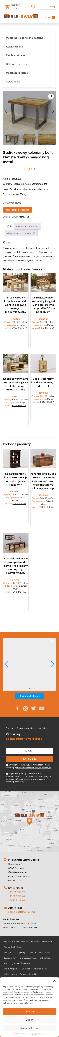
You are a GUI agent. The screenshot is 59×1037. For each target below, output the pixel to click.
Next (53, 111)
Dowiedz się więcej (43, 413)
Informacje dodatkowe (27, 226)
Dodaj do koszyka (16, 339)
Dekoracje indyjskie (17, 64)
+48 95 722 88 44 (17, 900)
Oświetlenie (13, 81)
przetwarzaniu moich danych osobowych (33, 767)
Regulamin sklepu (11, 941)
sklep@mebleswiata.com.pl (22, 911)
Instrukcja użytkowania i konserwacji (36, 941)
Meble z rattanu (15, 55)
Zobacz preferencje (29, 1028)
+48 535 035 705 (16, 892)
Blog (5, 963)
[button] (54, 980)
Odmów (29, 1019)
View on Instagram (31, 696)
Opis (9, 226)
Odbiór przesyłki (42, 952)
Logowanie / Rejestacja (20, 963)
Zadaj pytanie (14, 232)
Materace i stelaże (17, 72)
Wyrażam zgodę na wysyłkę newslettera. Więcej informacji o (28, 766)
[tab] (9, 226)
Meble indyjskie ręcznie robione (24, 37)
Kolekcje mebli (14, 46)
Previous (6, 111)
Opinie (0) (30, 232)
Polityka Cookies (20, 1034)
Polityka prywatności (37, 1034)
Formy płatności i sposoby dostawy (18, 952)
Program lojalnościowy (13, 947)
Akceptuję (29, 1011)
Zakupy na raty (9, 958)
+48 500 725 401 (16, 896)
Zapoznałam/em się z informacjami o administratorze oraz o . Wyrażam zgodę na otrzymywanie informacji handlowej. (28, 777)
